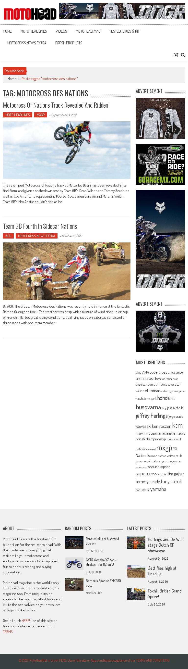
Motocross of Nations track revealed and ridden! (56, 105)
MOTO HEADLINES (34, 31)
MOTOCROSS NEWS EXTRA (27, 42)
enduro (165, 391)
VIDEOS (61, 31)
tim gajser (176, 473)
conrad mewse (157, 384)
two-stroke (143, 490)
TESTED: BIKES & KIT (124, 31)
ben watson (163, 378)
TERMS (8, 631)
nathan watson (166, 456)
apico (179, 372)
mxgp (164, 447)
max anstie (167, 433)
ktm (177, 425)
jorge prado (175, 416)
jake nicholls (175, 408)
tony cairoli (171, 481)
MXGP (41, 115)
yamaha (158, 488)
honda (163, 397)
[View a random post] (176, 55)
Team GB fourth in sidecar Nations (40, 226)
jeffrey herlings (152, 415)
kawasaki (143, 426)
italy (164, 408)
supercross (146, 473)
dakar (171, 384)
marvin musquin (147, 433)
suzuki (162, 474)
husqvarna (148, 407)
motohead (150, 449)
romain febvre (151, 461)
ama (138, 372)
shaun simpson (159, 466)
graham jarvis (177, 391)
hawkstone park (146, 398)
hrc (172, 398)
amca (171, 372)
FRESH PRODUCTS (68, 42)
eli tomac (152, 390)
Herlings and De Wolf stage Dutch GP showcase (166, 545)
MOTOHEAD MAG (88, 31)
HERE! (26, 620)
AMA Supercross (154, 372)
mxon (153, 456)
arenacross (145, 378)
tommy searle (148, 481)
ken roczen (161, 426)
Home (7, 31)
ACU (8, 236)
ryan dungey (168, 461)
